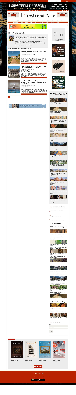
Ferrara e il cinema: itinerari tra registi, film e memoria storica (57, 183)
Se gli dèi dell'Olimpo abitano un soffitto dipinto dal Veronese (58, 139)
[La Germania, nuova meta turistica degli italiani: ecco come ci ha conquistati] (58, 287)
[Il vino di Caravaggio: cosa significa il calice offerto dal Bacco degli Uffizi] (58, 109)
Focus (36, 22)
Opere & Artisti (16, 20)
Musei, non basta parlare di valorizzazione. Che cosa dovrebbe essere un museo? (33, 66)
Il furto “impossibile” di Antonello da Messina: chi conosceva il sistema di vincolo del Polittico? (58, 227)
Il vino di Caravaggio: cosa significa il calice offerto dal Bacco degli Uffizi (57, 112)
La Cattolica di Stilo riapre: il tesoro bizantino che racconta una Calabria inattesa (58, 103)
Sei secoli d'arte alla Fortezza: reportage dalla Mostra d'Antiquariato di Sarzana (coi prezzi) (58, 311)
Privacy (50, 383)
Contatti (42, 10)
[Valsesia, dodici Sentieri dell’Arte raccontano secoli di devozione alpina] (58, 153)
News (9, 20)
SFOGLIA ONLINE (14, 360)
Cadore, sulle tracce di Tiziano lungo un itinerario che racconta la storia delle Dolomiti (58, 147)
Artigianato (41, 22)
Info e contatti (31, 376)
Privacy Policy (47, 376)
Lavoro (57, 20)
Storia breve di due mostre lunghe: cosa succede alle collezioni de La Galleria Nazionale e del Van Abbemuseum (33, 82)
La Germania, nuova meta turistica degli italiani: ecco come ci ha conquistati (58, 284)
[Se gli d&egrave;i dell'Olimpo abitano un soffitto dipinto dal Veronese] (58, 135)
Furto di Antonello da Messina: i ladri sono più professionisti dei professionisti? (58, 248)
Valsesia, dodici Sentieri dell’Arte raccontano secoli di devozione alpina (58, 156)
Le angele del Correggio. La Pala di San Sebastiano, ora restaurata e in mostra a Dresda (58, 302)
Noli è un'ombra (52, 265)
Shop (62, 20)
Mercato (52, 22)
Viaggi (38, 20)
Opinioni (33, 20)
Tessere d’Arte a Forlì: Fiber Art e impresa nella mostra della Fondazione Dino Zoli (58, 192)
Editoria (47, 22)
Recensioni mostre (25, 20)
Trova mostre (50, 20)
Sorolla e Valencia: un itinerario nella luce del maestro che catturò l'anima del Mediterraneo (58, 200)
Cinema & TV (58, 22)
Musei (24, 56)
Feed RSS (41, 376)
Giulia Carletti (24, 54)
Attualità (21, 22)
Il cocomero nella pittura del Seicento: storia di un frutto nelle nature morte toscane (58, 130)
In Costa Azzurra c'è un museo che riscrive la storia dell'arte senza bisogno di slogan (58, 121)
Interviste (31, 22)
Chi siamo (31, 10)
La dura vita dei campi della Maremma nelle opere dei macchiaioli (57, 257)
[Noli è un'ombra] (58, 268)
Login (51, 1)
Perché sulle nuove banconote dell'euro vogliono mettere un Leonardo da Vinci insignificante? (57, 238)
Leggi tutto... (44, 77)
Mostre (26, 22)
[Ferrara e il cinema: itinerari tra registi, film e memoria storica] (58, 179)
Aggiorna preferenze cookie (54, 383)
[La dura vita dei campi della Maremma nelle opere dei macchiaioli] (58, 260)
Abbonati (58, 1)
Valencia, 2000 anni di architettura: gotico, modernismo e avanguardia (57, 174)
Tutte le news (15, 22)
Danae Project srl (46, 383)
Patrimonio (28, 71)
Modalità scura (53, 376)
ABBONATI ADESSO (38, 366)
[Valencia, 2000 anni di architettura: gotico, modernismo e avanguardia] (58, 171)
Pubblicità (48, 10)
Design (43, 20)
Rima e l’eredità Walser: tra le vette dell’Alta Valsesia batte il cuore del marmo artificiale (57, 165)
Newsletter (36, 10)
